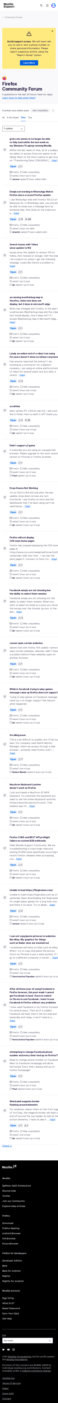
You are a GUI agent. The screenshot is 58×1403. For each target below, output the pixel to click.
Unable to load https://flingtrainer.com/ (31, 890)
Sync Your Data (10, 1313)
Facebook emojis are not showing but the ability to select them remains (30, 592)
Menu (47, 5)
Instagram (13, 1349)
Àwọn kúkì (8, 1393)
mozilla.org (8, 1378)
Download (7, 1223)
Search (41, 5)
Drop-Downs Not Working (24, 488)
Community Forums (13, 17)
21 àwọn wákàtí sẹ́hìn (37, 232)
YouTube (8, 1349)
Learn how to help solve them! (18, 97)
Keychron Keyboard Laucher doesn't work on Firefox (25, 786)
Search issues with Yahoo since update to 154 (24, 246)
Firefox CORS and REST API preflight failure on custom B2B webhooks (30, 839)
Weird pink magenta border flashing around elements (25, 1103)
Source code (9, 1190)
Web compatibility (31, 172)
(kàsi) (54, 160)
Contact (6, 1398)
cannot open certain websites (26, 643)
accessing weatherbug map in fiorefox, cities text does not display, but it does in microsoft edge (30, 300)
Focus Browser (10, 1243)
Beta (4, 1265)
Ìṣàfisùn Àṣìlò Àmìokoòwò (16, 1185)
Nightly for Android (13, 1281)
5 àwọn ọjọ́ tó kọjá (35, 923)
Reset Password (11, 1308)
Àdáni (5, 1388)
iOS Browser (9, 1238)
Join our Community (13, 1201)
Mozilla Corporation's (19, 1356)
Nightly (6, 1276)
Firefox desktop (11, 1228)
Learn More (29, 63)
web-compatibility (40, 110)
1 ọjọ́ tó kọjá (28, 285)
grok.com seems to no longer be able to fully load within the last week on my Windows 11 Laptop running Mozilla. (31, 142)
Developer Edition (12, 1260)
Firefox (15, 172)
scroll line (15, 406)
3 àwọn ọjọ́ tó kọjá (31, 722)
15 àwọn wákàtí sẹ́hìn (36, 179)
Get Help (7, 1318)
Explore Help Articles (13, 1206)
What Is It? (8, 1303)
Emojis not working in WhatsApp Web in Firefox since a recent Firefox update (31, 193)
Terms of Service (11, 1383)
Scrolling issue (18, 735)
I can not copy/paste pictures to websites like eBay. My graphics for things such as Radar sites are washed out (32, 939)
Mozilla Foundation (17, 1359)
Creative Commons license (36, 1370)
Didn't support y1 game (22, 445)
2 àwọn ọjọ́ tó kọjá (31, 525)
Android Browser (11, 1233)
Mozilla (9, 1167)
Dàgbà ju (7, 1145)
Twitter (6, 1196)
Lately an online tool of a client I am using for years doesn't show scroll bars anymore (34, 355)
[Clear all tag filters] (53, 111)
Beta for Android (11, 1271)
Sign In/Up (8, 1298)
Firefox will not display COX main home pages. (22, 539)
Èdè (4, 1335)
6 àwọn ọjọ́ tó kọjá (33, 1089)
